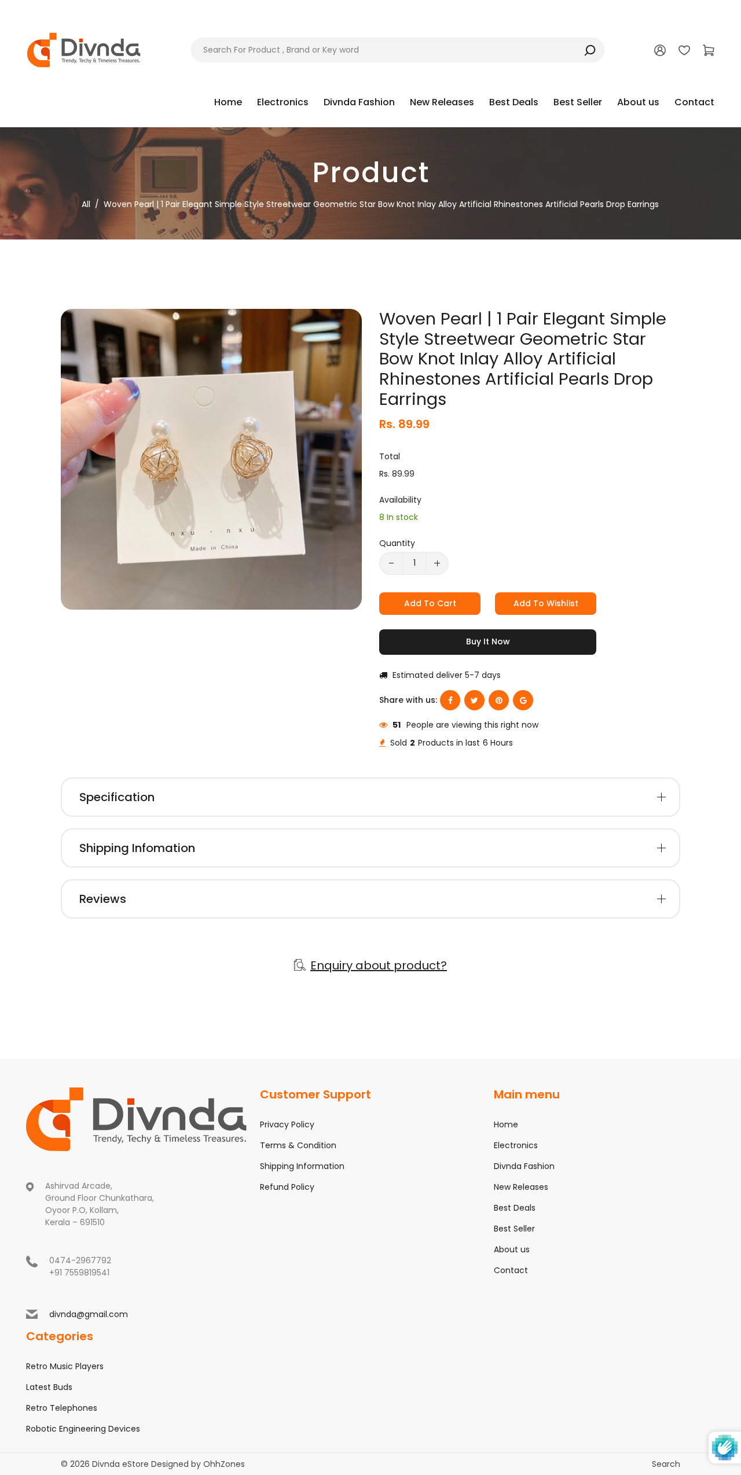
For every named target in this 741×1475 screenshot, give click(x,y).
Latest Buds (49, 1387)
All (86, 204)
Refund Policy (287, 1187)
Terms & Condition (298, 1145)
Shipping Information (302, 1166)
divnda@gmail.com (88, 1314)
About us (512, 1249)
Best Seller (514, 1228)
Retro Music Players (65, 1366)
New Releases (521, 1187)
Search (666, 1464)
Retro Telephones (61, 1408)
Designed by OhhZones (198, 1464)
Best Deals (514, 1208)
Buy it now (488, 641)
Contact (511, 1270)
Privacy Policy (287, 1124)
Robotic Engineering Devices (83, 1429)
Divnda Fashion (524, 1166)
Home (506, 1124)
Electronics (516, 1145)
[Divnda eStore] (84, 49)
